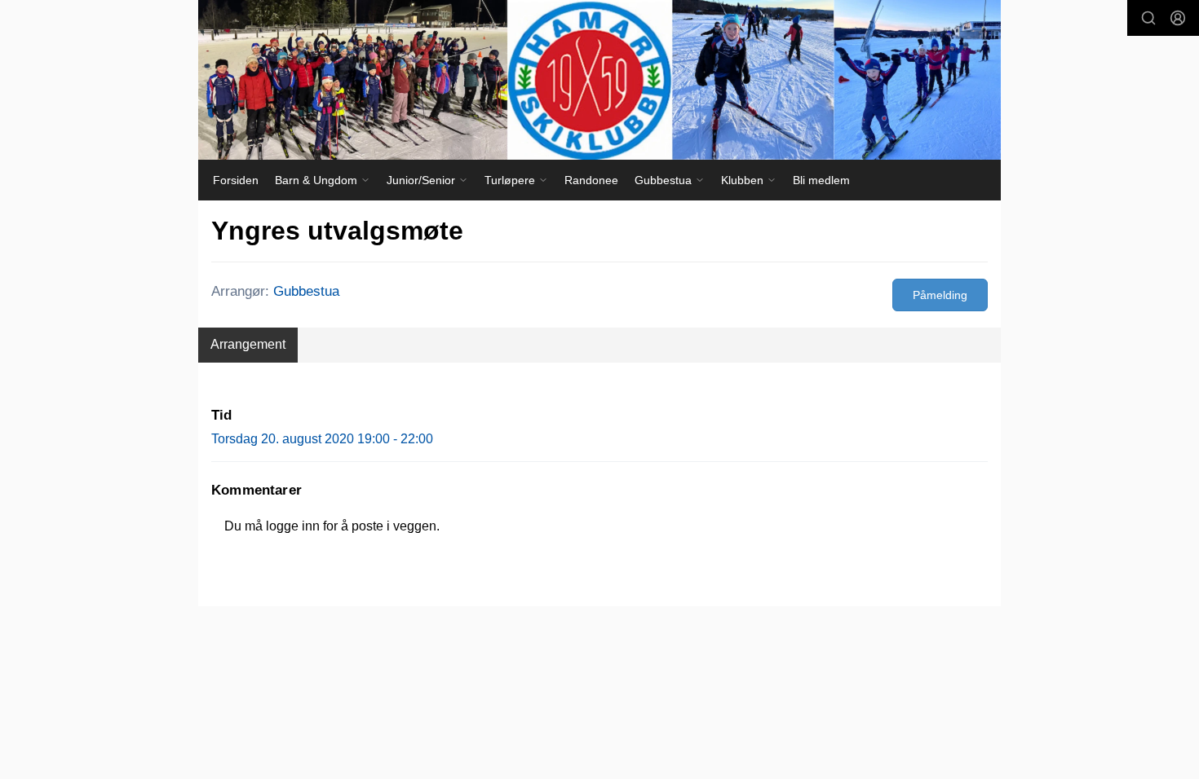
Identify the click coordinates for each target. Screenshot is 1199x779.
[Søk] (1148, 18)
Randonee (591, 180)
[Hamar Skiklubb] (599, 80)
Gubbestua (306, 291)
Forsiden (236, 180)
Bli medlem (821, 180)
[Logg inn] (1177, 18)
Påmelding (940, 294)
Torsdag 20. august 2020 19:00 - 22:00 (322, 439)
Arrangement (247, 344)
